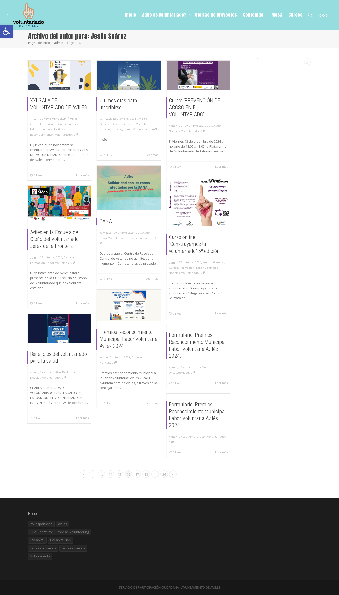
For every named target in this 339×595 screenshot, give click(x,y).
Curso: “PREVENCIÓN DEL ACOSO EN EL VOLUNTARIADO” (196, 107)
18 (146, 474)
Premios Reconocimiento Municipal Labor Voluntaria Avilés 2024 (129, 339)
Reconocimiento (41, 134)
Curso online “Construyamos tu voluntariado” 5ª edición (194, 244)
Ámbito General (213, 262)
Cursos (295, 14)
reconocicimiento (43, 548)
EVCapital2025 (60, 540)
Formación (187, 267)
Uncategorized (122, 129)
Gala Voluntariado (70, 124)
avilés (62, 524)
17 (137, 474)
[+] (59, 75)
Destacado (49, 124)
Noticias (59, 129)
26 (164, 474)
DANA (106, 221)
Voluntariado (63, 134)
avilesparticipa (41, 524)
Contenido (253, 14)
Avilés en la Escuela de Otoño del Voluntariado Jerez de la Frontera (54, 239)
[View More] (323, 15)
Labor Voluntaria (41, 129)
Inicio (130, 14)
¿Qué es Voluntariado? (165, 14)
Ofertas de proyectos (216, 14)
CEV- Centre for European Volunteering (59, 532)
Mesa (276, 14)
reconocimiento (73, 548)
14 (110, 474)
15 (119, 474)
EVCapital (37, 540)
